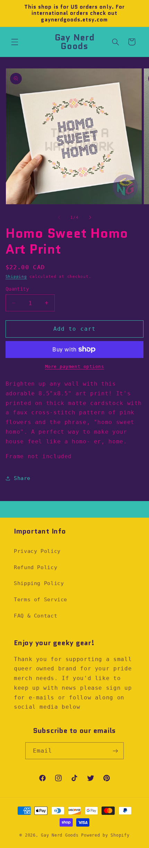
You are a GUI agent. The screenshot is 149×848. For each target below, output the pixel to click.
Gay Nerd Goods (59, 835)
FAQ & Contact (35, 616)
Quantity (17, 289)
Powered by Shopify (105, 835)
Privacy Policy (37, 551)
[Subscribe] (115, 750)
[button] (15, 42)
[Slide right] (90, 217)
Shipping (16, 276)
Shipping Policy (39, 583)
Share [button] (22, 478)
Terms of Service (40, 599)
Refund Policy (35, 567)
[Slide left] (59, 217)
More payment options (74, 366)
